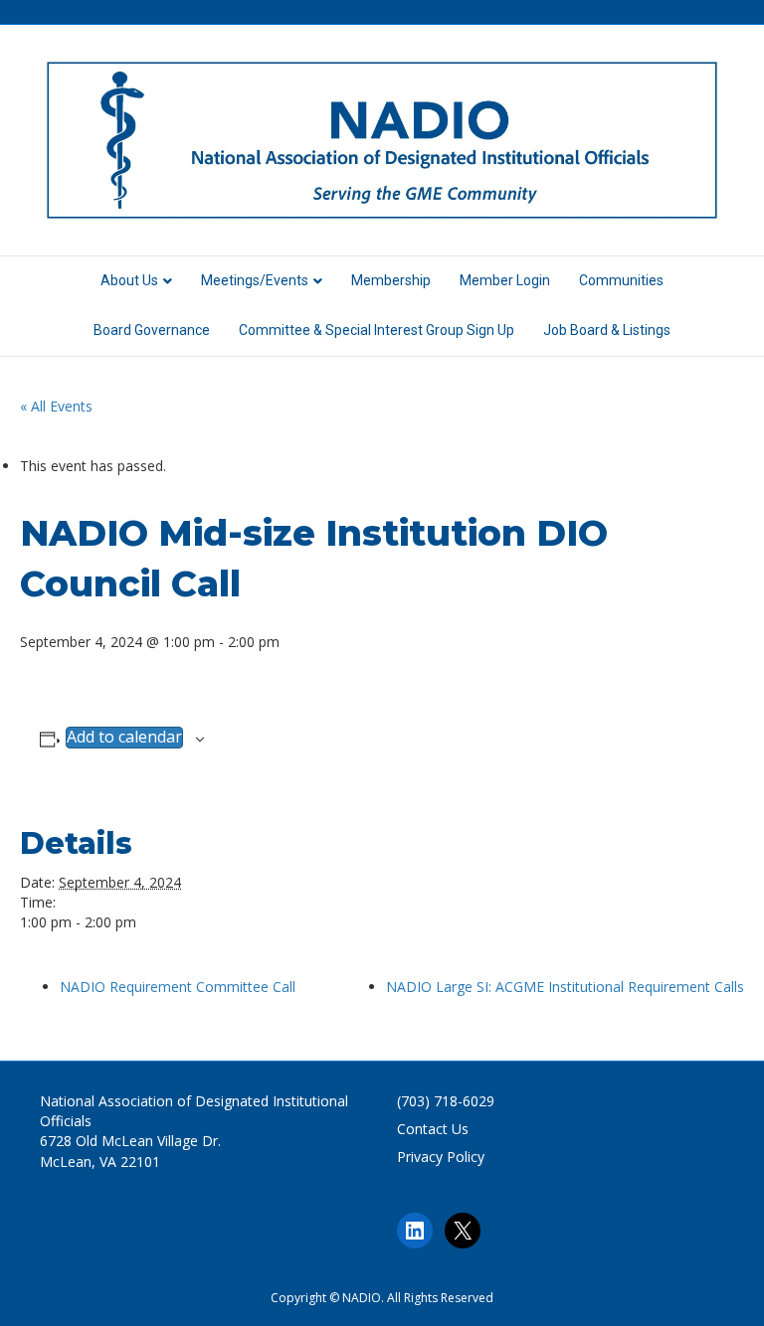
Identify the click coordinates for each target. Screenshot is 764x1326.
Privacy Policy (440, 1156)
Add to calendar (124, 737)
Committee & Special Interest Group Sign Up (376, 330)
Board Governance (152, 330)
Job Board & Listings (606, 330)
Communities (621, 280)
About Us (129, 280)
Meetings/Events (254, 280)
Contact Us (433, 1128)
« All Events (56, 406)
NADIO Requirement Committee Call (177, 986)
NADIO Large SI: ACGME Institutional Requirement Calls (565, 986)
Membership (391, 280)
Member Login (505, 280)
